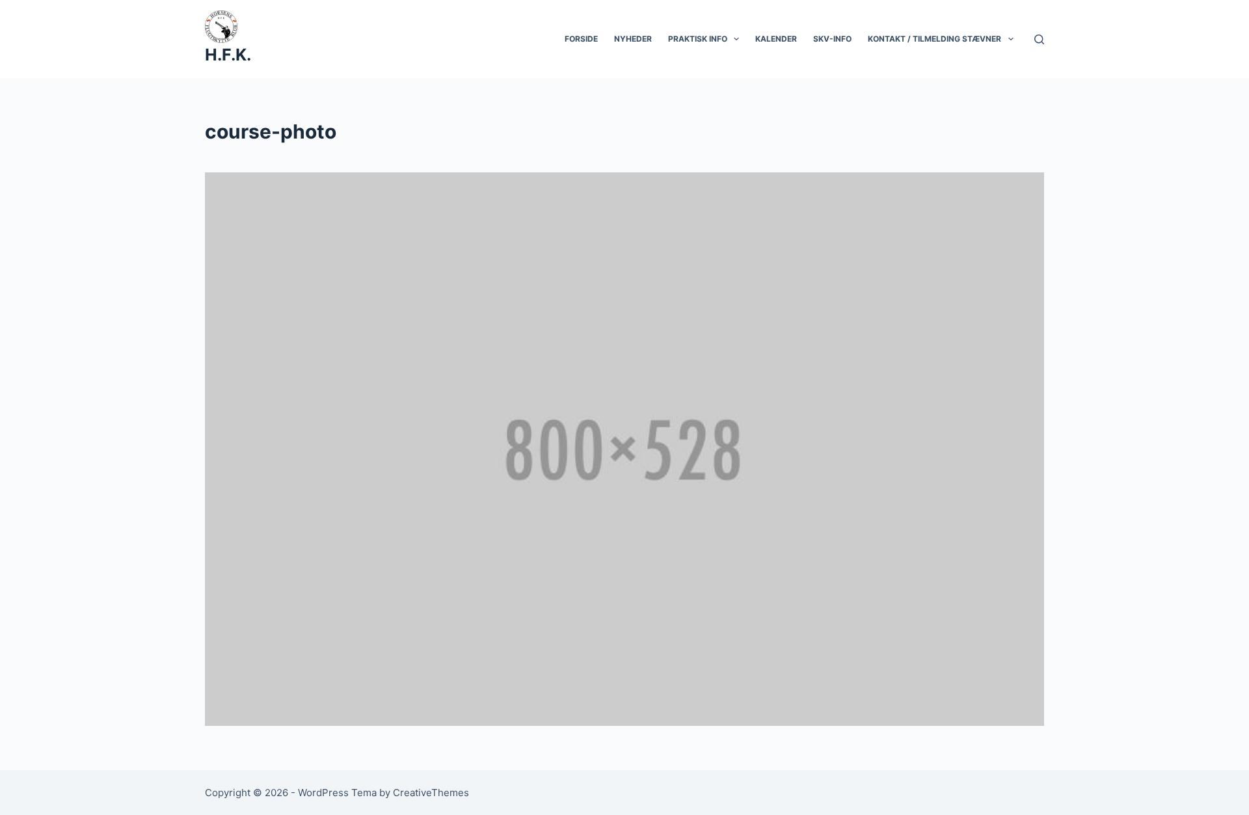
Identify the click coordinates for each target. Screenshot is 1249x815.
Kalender (776, 39)
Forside (581, 39)
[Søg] (1039, 39)
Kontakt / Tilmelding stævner (934, 39)
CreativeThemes (431, 792)
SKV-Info (832, 39)
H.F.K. (228, 54)
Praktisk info (697, 39)
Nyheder (633, 39)
